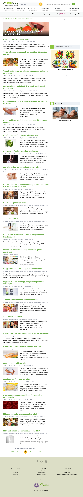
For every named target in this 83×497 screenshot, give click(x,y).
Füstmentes (36, 14)
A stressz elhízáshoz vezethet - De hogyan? (21, 151)
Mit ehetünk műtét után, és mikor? (17, 379)
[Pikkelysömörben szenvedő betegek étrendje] (10, 355)
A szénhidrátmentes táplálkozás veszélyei (20, 300)
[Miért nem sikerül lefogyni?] (10, 371)
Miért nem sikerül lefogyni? (14, 363)
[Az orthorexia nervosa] (10, 325)
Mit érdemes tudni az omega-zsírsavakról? (21, 414)
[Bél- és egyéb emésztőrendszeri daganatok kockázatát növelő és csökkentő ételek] (10, 195)
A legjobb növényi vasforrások (16, 39)
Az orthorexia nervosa (12, 317)
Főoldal (5, 18)
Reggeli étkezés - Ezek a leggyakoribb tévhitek (22, 269)
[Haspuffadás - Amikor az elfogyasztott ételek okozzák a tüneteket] (10, 112)
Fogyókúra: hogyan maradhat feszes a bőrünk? (23, 167)
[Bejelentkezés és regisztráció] (73, 4)
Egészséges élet (75, 14)
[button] (9, 9)
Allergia (56, 14)
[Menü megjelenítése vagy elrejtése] (77, 4)
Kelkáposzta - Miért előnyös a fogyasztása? (21, 135)
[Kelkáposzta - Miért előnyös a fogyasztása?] (10, 143)
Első (12, 452)
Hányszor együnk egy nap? (14, 203)
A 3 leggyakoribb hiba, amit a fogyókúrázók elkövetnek (26, 333)
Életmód (10, 18)
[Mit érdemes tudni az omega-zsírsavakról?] (10, 423)
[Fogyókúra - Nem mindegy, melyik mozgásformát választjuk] (10, 292)
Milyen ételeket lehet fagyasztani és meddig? (21, 431)
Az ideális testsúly (10, 219)
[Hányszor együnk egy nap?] (10, 211)
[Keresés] (40, 4)
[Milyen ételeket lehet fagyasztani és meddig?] (10, 440)
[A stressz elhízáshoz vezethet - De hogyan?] (10, 159)
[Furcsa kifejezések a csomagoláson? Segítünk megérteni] (10, 261)
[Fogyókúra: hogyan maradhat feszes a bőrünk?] (10, 177)
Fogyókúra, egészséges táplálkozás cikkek (22, 18)
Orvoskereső (48, 4)
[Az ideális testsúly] (10, 227)
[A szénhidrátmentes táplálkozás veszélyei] (10, 309)
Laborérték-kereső (65, 4)
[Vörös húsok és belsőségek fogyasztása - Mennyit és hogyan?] (10, 63)
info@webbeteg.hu (43, 479)
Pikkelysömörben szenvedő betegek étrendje (22, 346)
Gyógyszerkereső (56, 4)
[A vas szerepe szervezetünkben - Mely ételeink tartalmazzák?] (10, 406)
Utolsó (39, 452)
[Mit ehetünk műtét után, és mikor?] (10, 387)
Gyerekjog (46, 14)
